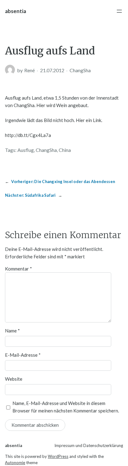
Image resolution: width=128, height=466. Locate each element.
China (65, 150)
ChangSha (80, 70)
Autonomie (15, 462)
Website (13, 379)
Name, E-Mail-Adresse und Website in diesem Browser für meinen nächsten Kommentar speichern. (65, 406)
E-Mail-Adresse (23, 355)
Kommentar (18, 268)
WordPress (58, 456)
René (29, 70)
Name (12, 330)
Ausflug (25, 150)
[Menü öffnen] (119, 11)
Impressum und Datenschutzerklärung (88, 445)
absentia (15, 11)
